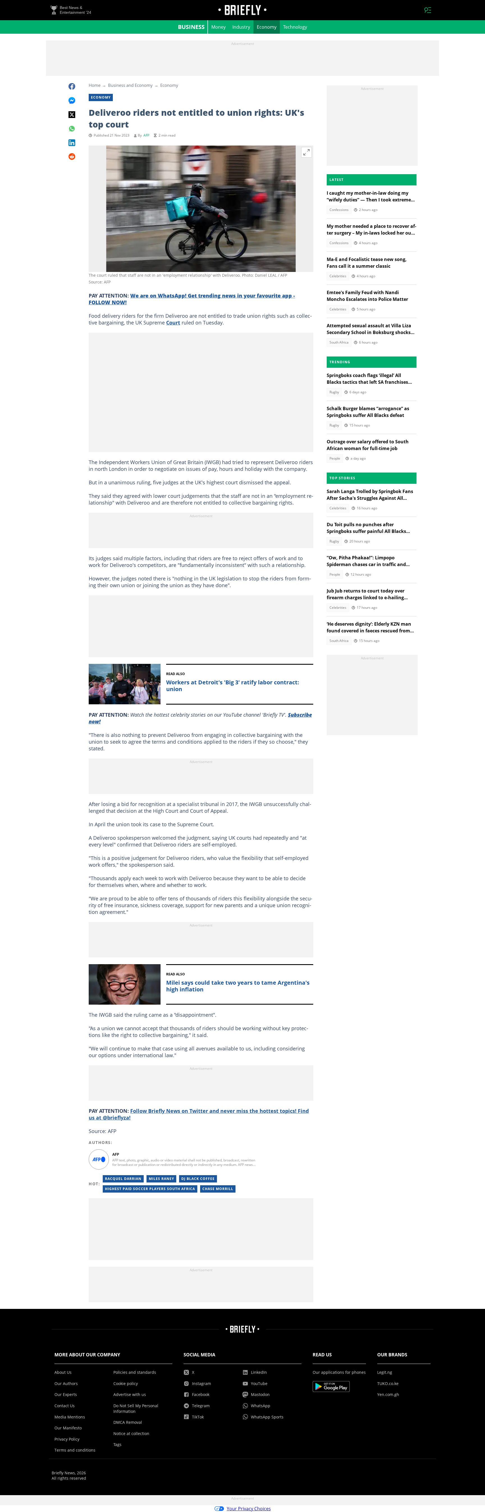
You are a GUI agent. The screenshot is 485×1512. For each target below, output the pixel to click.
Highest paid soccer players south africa (150, 1188)
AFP (146, 135)
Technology (295, 27)
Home (94, 85)
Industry (241, 27)
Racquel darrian (123, 1178)
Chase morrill (217, 1188)
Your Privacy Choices (249, 1509)
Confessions (339, 209)
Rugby (334, 392)
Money (218, 27)
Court (173, 322)
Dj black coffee (198, 1178)
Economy (266, 27)
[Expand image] (306, 152)
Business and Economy (130, 85)
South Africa (339, 342)
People (335, 458)
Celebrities (338, 276)
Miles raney (161, 1178)
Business (191, 27)
